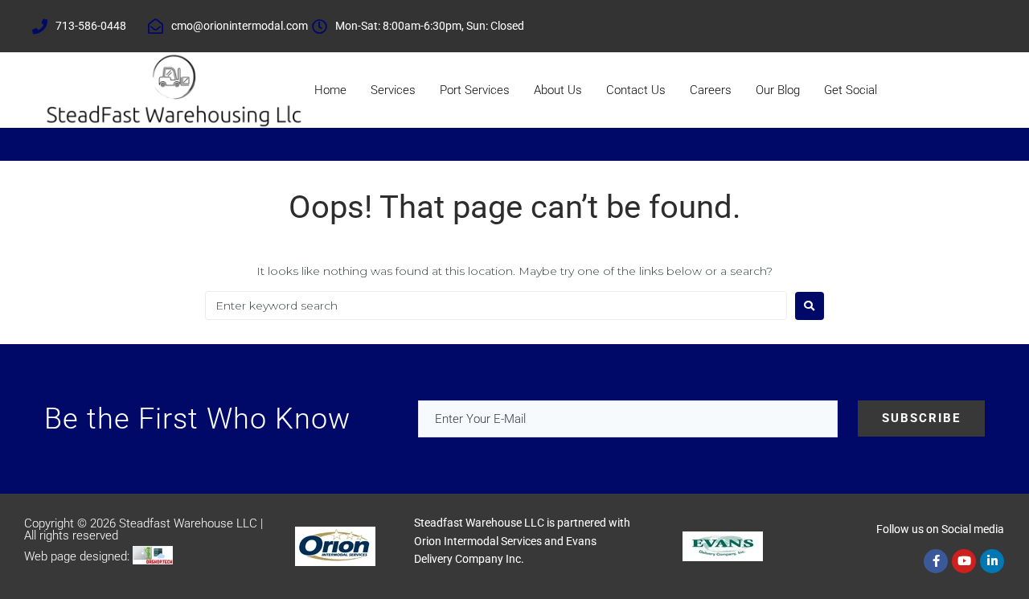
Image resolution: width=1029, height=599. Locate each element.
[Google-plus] (832, 26)
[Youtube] (964, 561)
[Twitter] (807, 26)
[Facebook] (783, 26)
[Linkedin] (857, 26)
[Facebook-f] (936, 561)
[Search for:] (496, 305)
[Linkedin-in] (992, 561)
